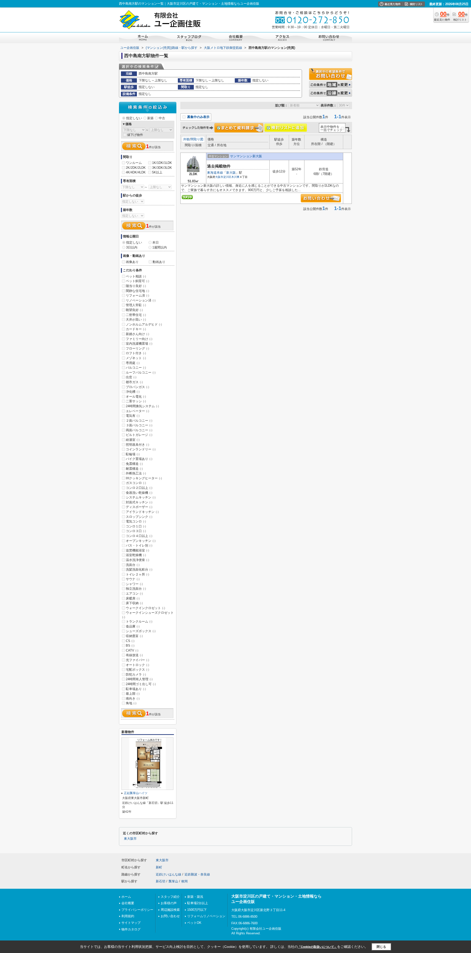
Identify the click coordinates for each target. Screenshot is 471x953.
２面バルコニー (139, 420)
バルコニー (136, 367)
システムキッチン (141, 497)
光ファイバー (137, 660)
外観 (186, 139)
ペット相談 (136, 276)
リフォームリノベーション (206, 916)
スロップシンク (139, 517)
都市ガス (134, 382)
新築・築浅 (195, 897)
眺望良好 (134, 310)
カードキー (136, 329)
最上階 (133, 693)
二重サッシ (136, 401)
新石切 (160, 881)
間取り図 (197, 139)
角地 (131, 703)
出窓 (131, 377)
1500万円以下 (197, 910)
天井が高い (136, 319)
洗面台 (133, 565)
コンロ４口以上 (139, 536)
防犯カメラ (136, 674)
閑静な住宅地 (137, 291)
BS (130, 645)
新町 (159, 867)
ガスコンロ (136, 483)
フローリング (137, 348)
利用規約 (127, 916)
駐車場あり (136, 689)
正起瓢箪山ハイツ (135, 793)
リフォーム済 (137, 295)
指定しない (134, 118)
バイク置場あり (139, 459)
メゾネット (136, 358)
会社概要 (127, 903)
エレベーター (137, 411)
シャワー (134, 584)
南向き (133, 698)
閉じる (381, 947)
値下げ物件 (135, 135)
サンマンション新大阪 (246, 156)
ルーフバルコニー (141, 372)
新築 (150, 118)
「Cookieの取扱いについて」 (317, 947)
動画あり (159, 262)
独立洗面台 (136, 588)
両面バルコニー (139, 430)
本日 (155, 242)
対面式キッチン (139, 502)
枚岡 (184, 881)
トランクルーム (139, 621)
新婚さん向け (137, 334)
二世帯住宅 (136, 315)
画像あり (132, 262)
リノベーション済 (141, 300)
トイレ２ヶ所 (137, 574)
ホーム (126, 897)
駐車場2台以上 (197, 903)
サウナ (133, 579)
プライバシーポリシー (137, 910)
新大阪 (231, 172)
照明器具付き (137, 444)
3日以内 (131, 247)
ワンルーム (134, 163)
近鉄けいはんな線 (168, 874)
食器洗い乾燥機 (139, 493)
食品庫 (133, 626)
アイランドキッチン (142, 512)
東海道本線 (215, 172)
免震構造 (134, 464)
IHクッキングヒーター (144, 478)
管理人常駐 (136, 305)
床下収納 (134, 603)
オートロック (137, 665)
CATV (132, 650)
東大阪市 (130, 838)
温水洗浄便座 (137, 560)
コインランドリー (141, 449)
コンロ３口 (136, 531)
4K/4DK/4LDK (136, 172)
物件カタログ (131, 929)
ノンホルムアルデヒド (144, 324)
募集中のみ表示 (197, 117)
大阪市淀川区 (223, 176)
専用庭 (133, 363)
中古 (162, 118)
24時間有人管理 (139, 679)
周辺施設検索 (170, 910)
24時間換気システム (142, 406)
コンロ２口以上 (139, 488)
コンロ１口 (136, 526)
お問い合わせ (170, 916)
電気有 (133, 416)
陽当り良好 (136, 286)
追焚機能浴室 (137, 550)
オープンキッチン (141, 541)
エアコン (134, 593)
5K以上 (157, 172)
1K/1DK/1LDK (162, 163)
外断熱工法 (136, 473)
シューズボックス (141, 631)
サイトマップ (131, 923)
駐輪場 (133, 454)
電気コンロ (136, 521)
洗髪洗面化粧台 (139, 569)
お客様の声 (169, 903)
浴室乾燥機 (136, 555)
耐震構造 (134, 468)
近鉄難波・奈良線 (197, 874)
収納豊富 (134, 636)
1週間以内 (159, 247)
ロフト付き (136, 353)
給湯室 (133, 440)
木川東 (235, 176)
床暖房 (133, 598)
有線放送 (134, 655)
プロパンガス (137, 387)
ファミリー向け (139, 339)
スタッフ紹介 (170, 897)
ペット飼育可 (137, 281)
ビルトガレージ (139, 435)
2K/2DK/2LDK (136, 168)
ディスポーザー (139, 507)
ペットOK (194, 923)
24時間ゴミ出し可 (141, 684)
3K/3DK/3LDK (162, 168)
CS (130, 641)
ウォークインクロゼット (145, 608)
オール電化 (136, 396)
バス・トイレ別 (139, 545)
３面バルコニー (139, 425)
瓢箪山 (173, 881)
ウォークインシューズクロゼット (148, 615)
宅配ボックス (137, 669)
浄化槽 (133, 391)
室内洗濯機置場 (139, 343)
